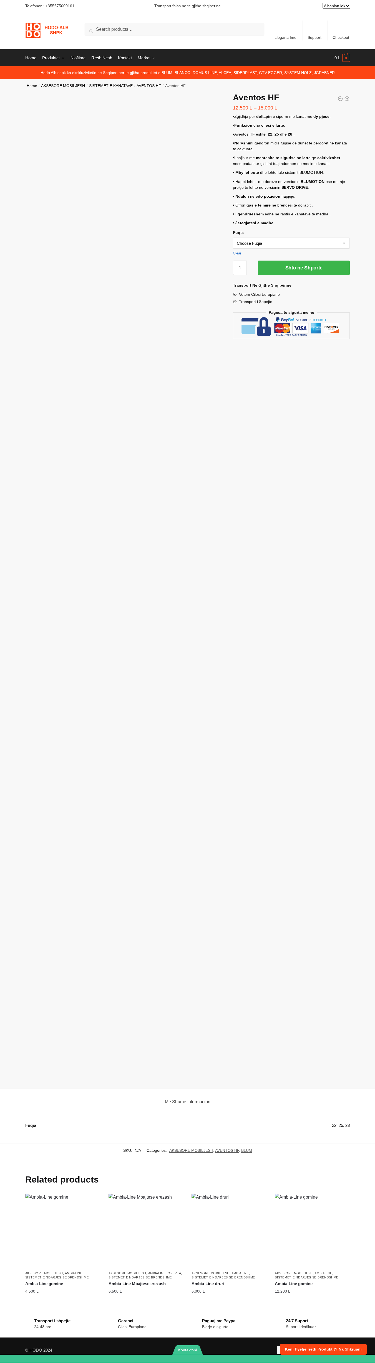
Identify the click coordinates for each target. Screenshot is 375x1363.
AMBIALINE (73, 1273)
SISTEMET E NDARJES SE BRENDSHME (57, 1277)
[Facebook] (281, 1359)
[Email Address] (156, 1359)
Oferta (174, 1273)
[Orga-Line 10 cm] (340, 98)
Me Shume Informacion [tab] (187, 1101)
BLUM (246, 1150)
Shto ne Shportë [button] (62, 1303)
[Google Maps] (219, 1359)
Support (314, 37)
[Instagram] (344, 1359)
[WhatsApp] (31, 1359)
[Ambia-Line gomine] (62, 1231)
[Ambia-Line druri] (229, 1231)
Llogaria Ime (285, 37)
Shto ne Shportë (304, 268)
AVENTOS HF (149, 86)
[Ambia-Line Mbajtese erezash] (146, 1231)
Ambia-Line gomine (44, 1283)
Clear (237, 253)
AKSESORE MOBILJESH (63, 86)
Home (32, 86)
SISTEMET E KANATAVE (111, 86)
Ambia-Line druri (208, 1283)
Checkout (341, 37)
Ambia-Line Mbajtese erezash (137, 1283)
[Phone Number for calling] (93, 1359)
